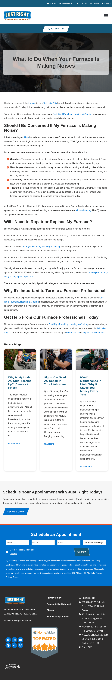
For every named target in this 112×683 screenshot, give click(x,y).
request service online (93, 332)
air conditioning (83, 210)
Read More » (14, 443)
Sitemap (51, 610)
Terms (15, 577)
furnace (32, 103)
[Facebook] (8, 640)
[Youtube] (20, 640)
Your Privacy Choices (58, 616)
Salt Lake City (50, 103)
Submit (81, 552)
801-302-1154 (73, 332)
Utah (26, 137)
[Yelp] (14, 645)
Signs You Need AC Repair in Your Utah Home (55, 381)
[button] (105, 15)
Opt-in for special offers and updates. (22, 552)
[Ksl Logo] (20, 645)
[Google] (8, 645)
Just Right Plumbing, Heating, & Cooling (72, 114)
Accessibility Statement (59, 604)
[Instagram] (14, 640)
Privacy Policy (54, 598)
